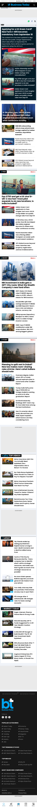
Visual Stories (24, 731)
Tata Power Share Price (9, 784)
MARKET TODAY (11, 608)
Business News (4, 8)
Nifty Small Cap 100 (26, 765)
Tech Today (7, 729)
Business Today (20, 1)
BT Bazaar (28, 1)
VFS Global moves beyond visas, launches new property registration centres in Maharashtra (25, 246)
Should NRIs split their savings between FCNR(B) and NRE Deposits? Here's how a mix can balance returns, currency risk (25, 306)
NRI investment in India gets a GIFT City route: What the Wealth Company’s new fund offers (18, 285)
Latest (7, 538)
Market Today (7, 726)
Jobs (4, 742)
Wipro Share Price (25, 781)
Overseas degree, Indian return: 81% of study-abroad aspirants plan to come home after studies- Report (25, 379)
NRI (2, 24)
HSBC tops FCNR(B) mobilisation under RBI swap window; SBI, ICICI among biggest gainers (24, 328)
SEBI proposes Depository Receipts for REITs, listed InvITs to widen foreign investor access (25, 317)
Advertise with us (7, 793)
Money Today (24, 729)
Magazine (23, 734)
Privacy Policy (22, 793)
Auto (21, 739)
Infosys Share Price (9, 779)
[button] (33, 804)
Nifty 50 (22, 762)
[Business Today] (19, 5)
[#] (29, 21)
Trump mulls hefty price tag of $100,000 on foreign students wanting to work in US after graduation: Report (25, 392)
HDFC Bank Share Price (9, 753)
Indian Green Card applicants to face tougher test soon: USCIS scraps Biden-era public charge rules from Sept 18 (25, 211)
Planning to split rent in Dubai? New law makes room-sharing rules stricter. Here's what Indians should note (18, 368)
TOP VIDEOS (15, 455)
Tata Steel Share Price (26, 753)
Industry (5, 739)
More (32, 172)
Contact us (21, 790)
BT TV (22, 737)
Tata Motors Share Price (9, 751)
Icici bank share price (9, 781)
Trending (6, 734)
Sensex (5, 762)
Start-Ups (6, 737)
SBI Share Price (24, 779)
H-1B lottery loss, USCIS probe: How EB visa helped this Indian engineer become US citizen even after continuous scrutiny (25, 224)
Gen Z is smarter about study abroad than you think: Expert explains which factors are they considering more (24, 415)
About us (4, 790)
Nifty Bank (6, 765)
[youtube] (6, 717)
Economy (23, 726)
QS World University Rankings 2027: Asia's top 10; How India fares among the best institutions (25, 404)
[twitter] (9, 717)
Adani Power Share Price (26, 751)
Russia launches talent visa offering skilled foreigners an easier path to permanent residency (25, 236)
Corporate (6, 731)
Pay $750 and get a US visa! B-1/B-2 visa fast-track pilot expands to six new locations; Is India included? (18, 200)
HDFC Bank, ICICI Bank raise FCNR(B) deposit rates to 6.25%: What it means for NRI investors (24, 294)
